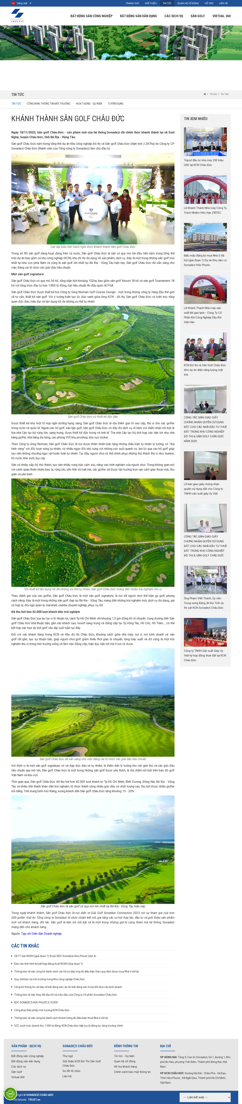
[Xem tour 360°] (10, 1093)
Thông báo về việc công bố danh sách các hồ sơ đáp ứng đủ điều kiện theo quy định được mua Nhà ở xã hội (76, 971)
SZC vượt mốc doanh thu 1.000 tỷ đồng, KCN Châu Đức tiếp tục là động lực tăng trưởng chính (68, 1025)
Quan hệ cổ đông (124, 1061)
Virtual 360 (222, 16)
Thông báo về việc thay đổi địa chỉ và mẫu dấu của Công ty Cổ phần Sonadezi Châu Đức (65, 994)
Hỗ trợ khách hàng (125, 1066)
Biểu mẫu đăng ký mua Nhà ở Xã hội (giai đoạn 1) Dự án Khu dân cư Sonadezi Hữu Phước (205, 260)
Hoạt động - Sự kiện (89, 103)
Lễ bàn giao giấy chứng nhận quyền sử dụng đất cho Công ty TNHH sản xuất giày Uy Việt (203, 488)
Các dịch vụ (173, 16)
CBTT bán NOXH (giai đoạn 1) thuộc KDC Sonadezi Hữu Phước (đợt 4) (55, 956)
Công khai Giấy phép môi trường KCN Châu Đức (42, 1010)
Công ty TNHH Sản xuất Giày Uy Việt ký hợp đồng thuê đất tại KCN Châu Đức (205, 655)
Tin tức (213, 94)
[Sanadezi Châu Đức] (17, 16)
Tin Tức (225, 94)
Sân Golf (198, 16)
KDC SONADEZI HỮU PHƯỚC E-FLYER (36, 1002)
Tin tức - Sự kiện (124, 1056)
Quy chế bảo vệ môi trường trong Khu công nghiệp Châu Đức (49, 979)
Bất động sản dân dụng (138, 16)
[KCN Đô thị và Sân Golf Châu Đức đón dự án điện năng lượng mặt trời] (205, 346)
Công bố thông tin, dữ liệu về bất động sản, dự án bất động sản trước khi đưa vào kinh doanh (68, 986)
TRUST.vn (34, 1099)
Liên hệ (67, 1076)
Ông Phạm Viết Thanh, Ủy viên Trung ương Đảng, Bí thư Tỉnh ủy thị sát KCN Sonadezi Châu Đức (204, 603)
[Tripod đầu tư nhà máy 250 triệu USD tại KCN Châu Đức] (205, 141)
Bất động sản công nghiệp (91, 16)
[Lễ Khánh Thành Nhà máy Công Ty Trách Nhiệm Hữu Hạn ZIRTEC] (205, 189)
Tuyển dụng (115, 103)
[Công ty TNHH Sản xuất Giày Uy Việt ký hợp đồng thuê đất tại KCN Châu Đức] (205, 632)
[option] (121, 57)
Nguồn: (36, 933)
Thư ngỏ (68, 1056)
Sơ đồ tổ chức (72, 1071)
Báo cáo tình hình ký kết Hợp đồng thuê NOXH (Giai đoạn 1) (48, 963)
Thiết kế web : (19, 1099)
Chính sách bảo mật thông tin (132, 1072)
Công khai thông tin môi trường (48, 103)
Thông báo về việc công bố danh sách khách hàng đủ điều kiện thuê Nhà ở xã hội (61, 1017)
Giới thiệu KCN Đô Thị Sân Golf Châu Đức (82, 1063)
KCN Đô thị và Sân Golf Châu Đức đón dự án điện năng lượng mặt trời (205, 370)
